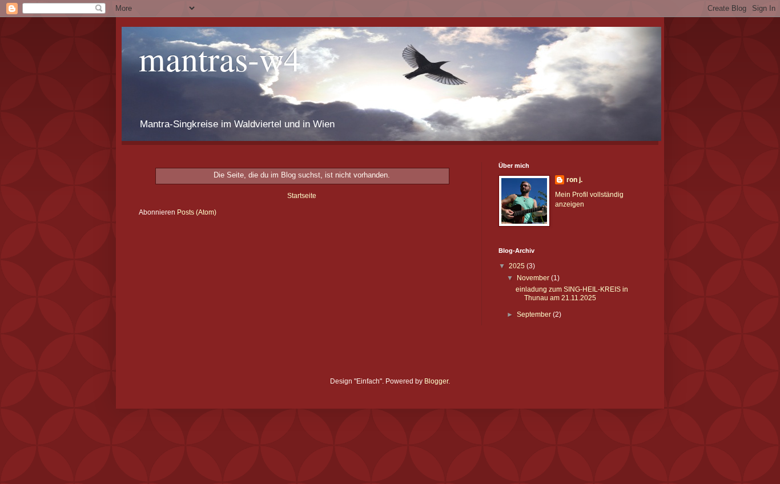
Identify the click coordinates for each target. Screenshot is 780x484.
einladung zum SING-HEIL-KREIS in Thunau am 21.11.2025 (572, 293)
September (535, 314)
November (534, 278)
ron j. (574, 180)
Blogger (436, 381)
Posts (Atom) (196, 212)
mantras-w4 (220, 58)
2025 (517, 266)
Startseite (301, 196)
